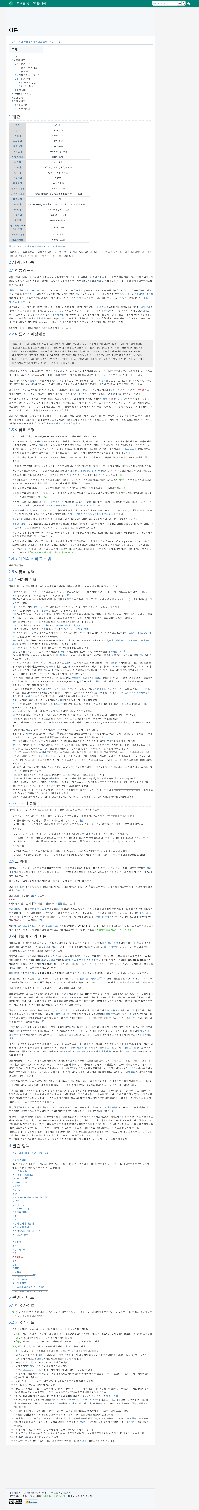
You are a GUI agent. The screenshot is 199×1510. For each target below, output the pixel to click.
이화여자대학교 (20, 523)
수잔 (15, 625)
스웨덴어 (17, 177)
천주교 (29, 696)
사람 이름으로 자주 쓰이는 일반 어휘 (30, 1197)
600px (12, 899)
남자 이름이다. (83, 629)
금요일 (98, 677)
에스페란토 (17, 239)
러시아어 (17, 140)
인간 (112, 393)
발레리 (16, 778)
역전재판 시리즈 (73, 959)
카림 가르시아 (104, 514)
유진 (14, 301)
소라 (15, 621)
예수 (44, 752)
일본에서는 (69, 629)
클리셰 (145, 1034)
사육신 (33, 1366)
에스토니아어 (17, 188)
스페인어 (17, 151)
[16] (71, 1067)
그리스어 (17, 214)
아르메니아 (115, 662)
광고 (19, 916)
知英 (14, 748)
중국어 (17, 172)
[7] (40, 770)
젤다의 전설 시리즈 (39, 908)
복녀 (47, 978)
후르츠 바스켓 (62, 1014)
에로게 (143, 1030)
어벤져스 (65, 1051)
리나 (145, 297)
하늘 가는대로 (76, 978)
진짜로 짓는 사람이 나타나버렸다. (115, 929)
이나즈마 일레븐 (90, 959)
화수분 (55, 978)
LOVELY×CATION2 (89, 1399)
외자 (14, 1219)
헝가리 (28, 293)
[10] (125, 833)
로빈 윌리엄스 (15, 908)
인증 (60, 903)
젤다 (89, 908)
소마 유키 (132, 1014)
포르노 (40, 1358)
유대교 (27, 393)
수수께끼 (20, 1351)
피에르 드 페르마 (130, 1047)
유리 (15, 640)
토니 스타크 (83, 1051)
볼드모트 (129, 448)
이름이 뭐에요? (19, 1283)
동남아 (123, 293)
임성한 (44, 959)
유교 (16, 415)
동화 (110, 943)
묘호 (21, 1208)
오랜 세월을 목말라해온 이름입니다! (30, 1290)
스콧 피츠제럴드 (104, 916)
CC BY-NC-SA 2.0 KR (55, 1495)
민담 (104, 943)
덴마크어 (50, 666)
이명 (40, 1152)
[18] (26, 1178)
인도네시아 (139, 293)
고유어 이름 (18, 1204)
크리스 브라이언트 (76, 514)
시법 (27, 1208)
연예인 (104, 380)
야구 (19, 510)
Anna (15, 677)
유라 (29, 643)
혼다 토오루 (111, 1014)
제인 (72, 470)
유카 (93, 703)
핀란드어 (17, 183)
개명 (14, 1156)
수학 (41, 493)
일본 (21, 290)
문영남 (52, 959)
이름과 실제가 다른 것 (23, 1223)
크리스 (15, 752)
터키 (51, 785)
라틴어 (17, 204)
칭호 (14, 1253)
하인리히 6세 (56, 314)
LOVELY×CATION (69, 1399)
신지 (15, 629)
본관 (14, 1193)
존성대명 (16, 1242)
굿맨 (143, 972)
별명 (89, 280)
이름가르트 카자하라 (22, 1275)
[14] (101, 978)
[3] (103, 448)
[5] (124, 651)
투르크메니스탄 (79, 677)
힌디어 (17, 220)
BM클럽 (16, 1268)
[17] (84, 1097)
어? (144, 837)
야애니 (17, 1034)
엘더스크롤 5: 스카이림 (52, 925)
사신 (25, 1182)
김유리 (141, 640)
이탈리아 (98, 688)
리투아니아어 (17, 193)
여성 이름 (37, 606)
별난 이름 (17, 1174)
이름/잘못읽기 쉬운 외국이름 (26, 1230)
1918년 (107, 310)
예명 (33, 384)
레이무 (34, 895)
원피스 (134, 1071)
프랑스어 (17, 146)
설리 (15, 614)
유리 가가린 (114, 640)
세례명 (36, 696)
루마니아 (64, 655)
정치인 (83, 1421)
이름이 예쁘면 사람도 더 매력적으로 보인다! (53, 552)
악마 (46, 946)
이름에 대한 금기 (20, 1227)
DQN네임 (28, 1174)
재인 (80, 470)
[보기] (179, 3)
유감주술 (139, 389)
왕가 (101, 307)
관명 (111, 399)
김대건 (85, 696)
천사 (80, 393)
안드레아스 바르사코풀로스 (138, 692)
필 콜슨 (109, 1051)
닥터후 (15, 1178)
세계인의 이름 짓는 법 (33, 558)
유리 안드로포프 (129, 640)
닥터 (23, 1178)
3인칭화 (72, 1351)
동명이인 (16, 1186)
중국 (26, 290)
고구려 (58, 699)
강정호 (91, 514)
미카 (14, 703)
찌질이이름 (17, 1256)
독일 (82, 1440)
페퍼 (101, 1051)
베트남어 (17, 199)
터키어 (17, 209)
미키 (14, 711)
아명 (105, 399)
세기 (64, 321)
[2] (141, 444)
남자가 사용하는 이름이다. (69, 625)
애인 (16, 871)
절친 (149, 867)
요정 (53, 946)
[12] (22, 890)
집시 (78, 293)
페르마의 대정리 (85, 1047)
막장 (61, 380)
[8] (26, 833)
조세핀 (110, 740)
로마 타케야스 (93, 978)
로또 (39, 380)
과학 (48, 493)
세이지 (16, 610)
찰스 (142, 655)
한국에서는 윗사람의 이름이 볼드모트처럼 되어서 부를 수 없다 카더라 (43, 246)
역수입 (17, 920)
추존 (14, 1245)
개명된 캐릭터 (19, 1159)
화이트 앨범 (112, 1395)
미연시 (22, 886)
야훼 (41, 445)
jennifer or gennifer (93, 470)
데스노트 (16, 1182)
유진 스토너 (129, 632)
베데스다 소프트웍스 (24, 925)
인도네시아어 (16, 225)
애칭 (14, 1215)
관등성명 (16, 1271)
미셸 (15, 714)
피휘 (14, 1249)
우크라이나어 (17, 234)
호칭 (58, 41)
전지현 (130, 1418)
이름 (51, 41)
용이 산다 (132, 982)
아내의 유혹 (110, 1107)
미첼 (15, 718)
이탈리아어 (17, 156)
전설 (115, 943)
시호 (123, 399)
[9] (83, 833)
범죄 (41, 501)
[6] (58, 733)
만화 (128, 1071)
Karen (16, 662)
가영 (15, 591)
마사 (15, 606)
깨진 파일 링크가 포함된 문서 (33, 41)
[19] (34, 1275)
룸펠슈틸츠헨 (110, 946)
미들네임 (16, 1189)
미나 (25, 301)
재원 (81, 820)
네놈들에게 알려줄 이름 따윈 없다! (29, 1286)
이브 (15, 774)
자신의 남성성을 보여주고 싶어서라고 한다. (70, 505)
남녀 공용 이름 (43, 610)
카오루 (29, 733)
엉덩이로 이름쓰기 (21, 1212)
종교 (85, 389)
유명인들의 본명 (20, 1234)
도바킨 (121, 925)
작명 (14, 1238)
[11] (88, 886)
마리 (14, 699)
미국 (14, 518)
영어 (17, 130)
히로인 (70, 1034)
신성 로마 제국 (37, 314)
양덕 (16, 895)
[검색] (183, 3)
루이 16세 (145, 307)
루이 (15, 599)
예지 (15, 647)
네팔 (47, 625)
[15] (43, 1021)
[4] (68, 595)
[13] (40, 919)
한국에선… (113, 651)
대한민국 (13, 290)
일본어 (17, 167)
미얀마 (149, 293)
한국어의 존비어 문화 (59, 423)
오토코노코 (28, 1369)
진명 (25, 950)
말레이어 (17, 229)
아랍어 (17, 162)
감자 (40, 978)
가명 (99, 280)
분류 (13, 41)
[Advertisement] (175, 54)
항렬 (25, 1107)
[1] (106, 251)
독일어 (17, 135)
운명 (32, 380)
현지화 (118, 1010)
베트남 (33, 290)
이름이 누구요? (19, 1279)
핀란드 (57, 703)
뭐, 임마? (96, 505)
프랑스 (63, 651)
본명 (27, 1152)
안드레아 (93, 696)
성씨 (30, 277)
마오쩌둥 (145, 591)
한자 (17, 125)
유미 (20, 301)
